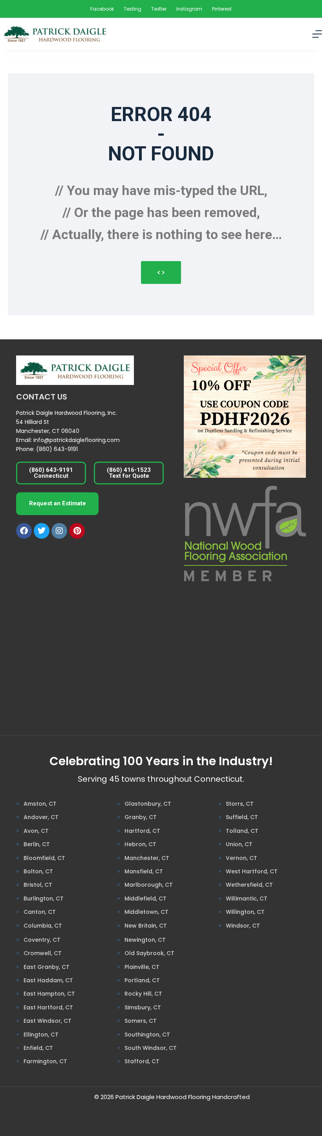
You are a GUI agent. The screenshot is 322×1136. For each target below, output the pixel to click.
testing (132, 9)
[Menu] (317, 34)
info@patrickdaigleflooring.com (76, 440)
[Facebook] (24, 531)
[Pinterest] (77, 531)
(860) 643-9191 (57, 449)
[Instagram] (59, 531)
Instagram (189, 9)
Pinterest (222, 9)
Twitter (158, 9)
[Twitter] (41, 531)
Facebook (102, 9)
